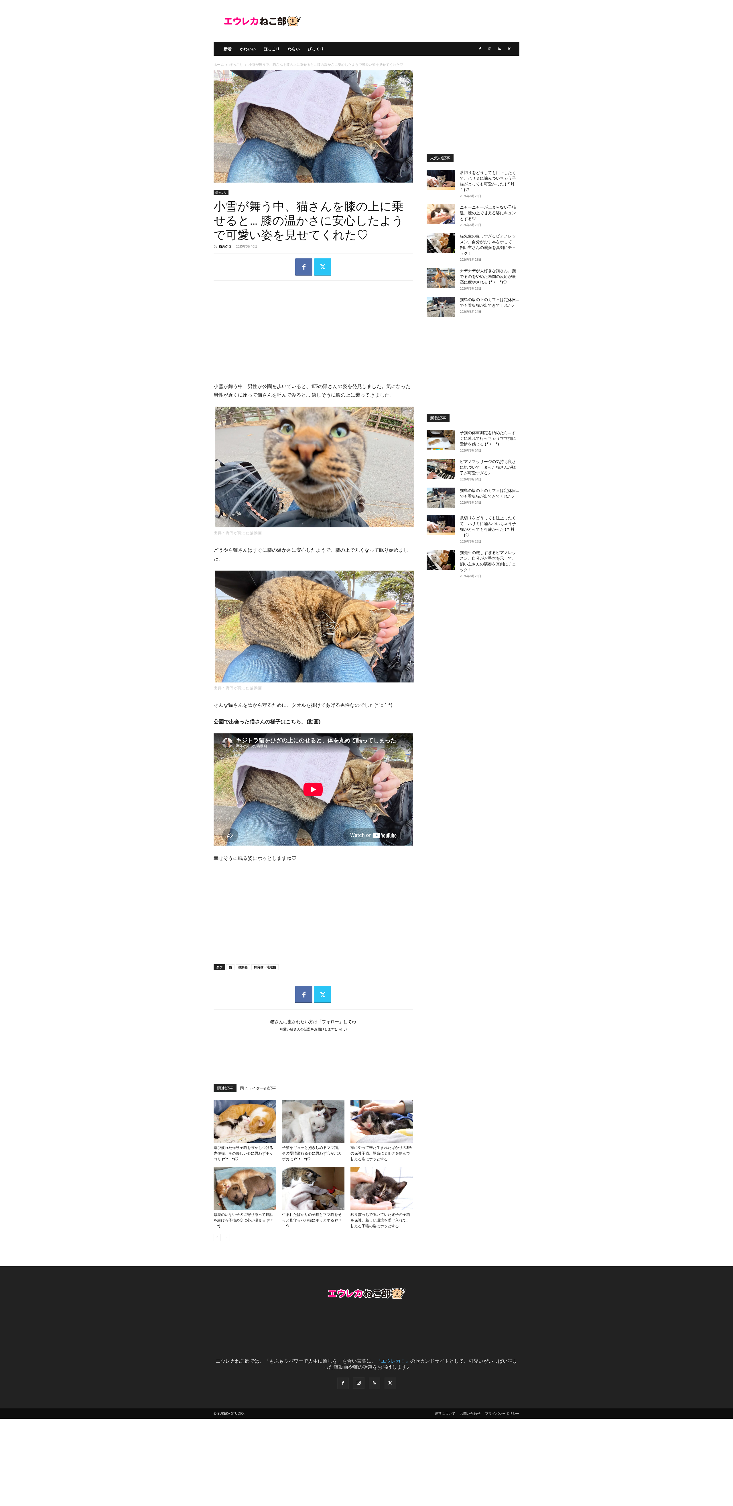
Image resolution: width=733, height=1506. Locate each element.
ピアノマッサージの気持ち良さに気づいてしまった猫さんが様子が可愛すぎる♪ (488, 467)
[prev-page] (217, 1237)
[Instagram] (489, 49)
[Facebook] (480, 49)
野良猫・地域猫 (265, 967)
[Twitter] (509, 49)
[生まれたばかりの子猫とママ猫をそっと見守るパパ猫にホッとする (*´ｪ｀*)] (313, 1188)
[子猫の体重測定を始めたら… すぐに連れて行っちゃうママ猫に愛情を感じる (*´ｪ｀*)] (441, 440)
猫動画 (243, 967)
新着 (228, 49)
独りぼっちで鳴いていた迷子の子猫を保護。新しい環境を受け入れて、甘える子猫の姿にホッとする (380, 1220)
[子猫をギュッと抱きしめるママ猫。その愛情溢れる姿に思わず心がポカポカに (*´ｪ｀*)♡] (313, 1121)
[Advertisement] (313, 327)
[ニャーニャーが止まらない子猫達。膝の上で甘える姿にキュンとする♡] (441, 214)
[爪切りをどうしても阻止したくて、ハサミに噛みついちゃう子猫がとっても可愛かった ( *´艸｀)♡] (441, 180)
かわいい (248, 49)
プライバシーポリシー (502, 1413)
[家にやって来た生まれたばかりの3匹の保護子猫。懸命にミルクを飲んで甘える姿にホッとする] (381, 1121)
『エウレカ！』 (393, 1360)
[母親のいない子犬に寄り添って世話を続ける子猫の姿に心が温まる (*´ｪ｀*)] (245, 1188)
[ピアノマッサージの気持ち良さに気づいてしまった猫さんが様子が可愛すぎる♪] (441, 469)
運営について (445, 1413)
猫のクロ (225, 246)
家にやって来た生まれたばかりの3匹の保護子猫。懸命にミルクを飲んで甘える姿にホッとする (381, 1153)
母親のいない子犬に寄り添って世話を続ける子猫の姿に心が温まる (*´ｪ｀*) (243, 1220)
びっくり (316, 49)
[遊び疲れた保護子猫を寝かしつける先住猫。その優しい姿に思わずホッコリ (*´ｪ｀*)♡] (245, 1121)
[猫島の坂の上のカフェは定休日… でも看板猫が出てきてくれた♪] (441, 307)
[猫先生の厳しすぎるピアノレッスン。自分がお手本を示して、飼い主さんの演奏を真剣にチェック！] (441, 243)
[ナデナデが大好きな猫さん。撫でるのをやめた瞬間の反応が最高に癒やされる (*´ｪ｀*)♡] (441, 278)
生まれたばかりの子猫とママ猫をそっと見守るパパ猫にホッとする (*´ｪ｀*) (312, 1220)
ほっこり (272, 49)
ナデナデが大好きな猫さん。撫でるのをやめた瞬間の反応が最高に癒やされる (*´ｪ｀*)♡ (488, 276)
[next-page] (226, 1237)
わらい (294, 49)
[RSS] (499, 49)
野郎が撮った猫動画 (244, 533)
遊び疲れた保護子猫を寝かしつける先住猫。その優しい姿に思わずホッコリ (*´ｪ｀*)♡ (243, 1153)
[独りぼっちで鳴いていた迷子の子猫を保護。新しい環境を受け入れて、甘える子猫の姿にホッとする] (381, 1188)
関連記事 (225, 1088)
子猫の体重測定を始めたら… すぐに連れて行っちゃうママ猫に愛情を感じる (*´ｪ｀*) (488, 438)
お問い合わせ (470, 1413)
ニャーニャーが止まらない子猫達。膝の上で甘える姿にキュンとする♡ (488, 213)
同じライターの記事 (258, 1088)
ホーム (219, 64)
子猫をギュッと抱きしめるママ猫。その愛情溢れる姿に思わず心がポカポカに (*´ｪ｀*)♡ (312, 1153)
